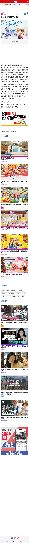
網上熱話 (18, 293)
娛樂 (2, 349)
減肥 (18, 296)
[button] (1, 1)
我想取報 (14, 541)
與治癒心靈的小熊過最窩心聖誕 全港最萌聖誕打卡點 (14, 228)
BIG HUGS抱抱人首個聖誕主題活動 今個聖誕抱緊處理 (14, 251)
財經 (2, 326)
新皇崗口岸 (4, 293)
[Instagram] (15, 538)
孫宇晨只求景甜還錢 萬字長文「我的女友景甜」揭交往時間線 (14, 346)
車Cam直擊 (14, 290)
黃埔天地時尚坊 (15, 131)
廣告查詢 (6, 541)
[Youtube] (18, 538)
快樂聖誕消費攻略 (5, 131)
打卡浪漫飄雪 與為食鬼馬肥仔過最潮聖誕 (11, 274)
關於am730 (22, 541)
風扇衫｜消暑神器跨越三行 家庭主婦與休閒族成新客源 (14, 323)
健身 (14, 296)
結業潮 (20, 290)
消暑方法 (8, 296)
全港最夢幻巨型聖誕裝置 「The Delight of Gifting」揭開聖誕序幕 (14, 158)
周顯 (23, 296)
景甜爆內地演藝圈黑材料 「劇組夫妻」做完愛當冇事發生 (14, 370)
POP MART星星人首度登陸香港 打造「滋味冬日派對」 (14, 182)
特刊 (2, 14)
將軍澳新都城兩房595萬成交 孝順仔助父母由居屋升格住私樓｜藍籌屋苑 (14, 393)
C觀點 (24, 293)
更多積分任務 (21, 529)
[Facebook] (12, 538)
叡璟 (3, 296)
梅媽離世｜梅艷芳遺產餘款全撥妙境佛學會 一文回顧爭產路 (14, 418)
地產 (2, 395)
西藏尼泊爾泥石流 (5, 290)
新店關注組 (11, 293)
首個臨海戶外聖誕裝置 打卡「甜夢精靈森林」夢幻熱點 (14, 205)
